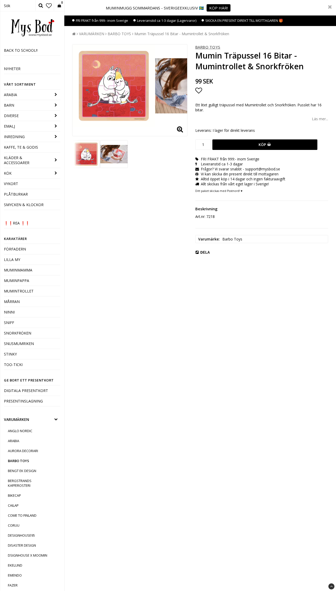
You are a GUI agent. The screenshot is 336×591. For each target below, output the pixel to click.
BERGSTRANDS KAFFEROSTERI (20, 483)
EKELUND (15, 565)
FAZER (13, 585)
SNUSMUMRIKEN (19, 343)
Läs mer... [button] (320, 118)
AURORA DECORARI (23, 450)
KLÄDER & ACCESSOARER (16, 160)
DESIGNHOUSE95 (21, 535)
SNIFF (9, 322)
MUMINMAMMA (18, 270)
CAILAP (13, 505)
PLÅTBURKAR (16, 194)
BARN (9, 105)
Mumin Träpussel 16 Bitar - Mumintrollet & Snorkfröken (181, 33)
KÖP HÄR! (218, 8)
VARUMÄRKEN (16, 419)
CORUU (13, 525)
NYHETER (12, 68)
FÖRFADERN (15, 249)
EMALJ (9, 126)
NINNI (9, 312)
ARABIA (10, 94)
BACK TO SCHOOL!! (21, 50)
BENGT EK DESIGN (22, 470)
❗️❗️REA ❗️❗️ (17, 223)
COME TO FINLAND (22, 515)
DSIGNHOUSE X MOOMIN (27, 555)
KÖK (8, 173)
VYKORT (11, 183)
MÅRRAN (12, 301)
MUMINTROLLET (19, 291)
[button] (49, 5)
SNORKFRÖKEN (17, 333)
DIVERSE (11, 115)
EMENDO (15, 575)
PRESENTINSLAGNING (23, 401)
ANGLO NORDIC (20, 430)
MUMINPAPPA (16, 280)
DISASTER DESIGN (22, 545)
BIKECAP (14, 495)
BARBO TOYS (18, 460)
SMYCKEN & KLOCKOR (24, 204)
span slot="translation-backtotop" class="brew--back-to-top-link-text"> (331, 586)
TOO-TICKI (13, 364)
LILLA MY (12, 259)
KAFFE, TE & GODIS (21, 147)
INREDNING (14, 136)
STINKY (10, 354)
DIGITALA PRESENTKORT (26, 390)
